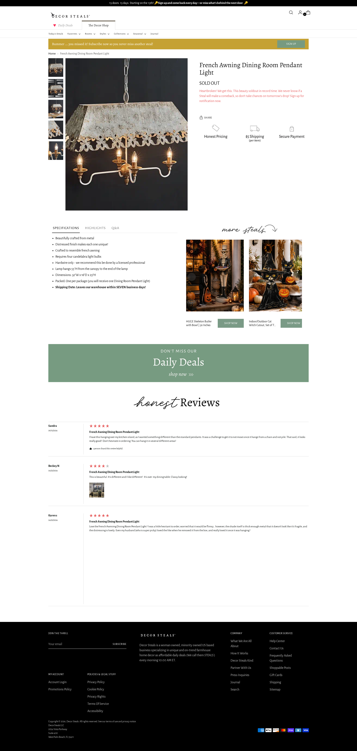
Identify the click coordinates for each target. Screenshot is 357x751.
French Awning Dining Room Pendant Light (114, 431)
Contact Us (277, 648)
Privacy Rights (96, 696)
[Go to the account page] (299, 12)
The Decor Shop (99, 25)
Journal (235, 682)
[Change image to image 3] (55, 109)
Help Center (277, 641)
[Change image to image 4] (55, 130)
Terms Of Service (98, 704)
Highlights (95, 228)
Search (235, 689)
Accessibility (95, 711)
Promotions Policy (60, 689)
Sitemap (275, 689)
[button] (96, 490)
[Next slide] (296, 277)
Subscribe (119, 644)
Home (52, 53)
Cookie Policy (95, 689)
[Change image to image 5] (55, 150)
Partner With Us (241, 668)
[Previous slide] (192, 277)
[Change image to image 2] (55, 88)
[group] (178, 440)
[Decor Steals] (70, 15)
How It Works (239, 653)
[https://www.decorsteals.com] (178, 363)
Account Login (57, 682)
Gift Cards (276, 675)
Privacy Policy (96, 682)
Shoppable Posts (280, 668)
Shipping (275, 682)
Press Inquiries (240, 675)
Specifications (66, 228)
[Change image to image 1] (55, 67)
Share (208, 117)
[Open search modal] (291, 12)
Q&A (115, 228)
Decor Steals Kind (242, 660)
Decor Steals (73, 721)
